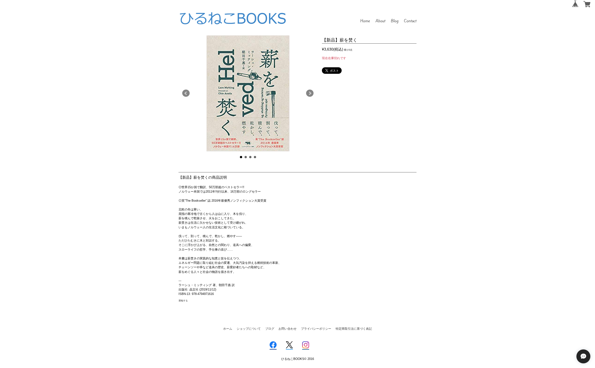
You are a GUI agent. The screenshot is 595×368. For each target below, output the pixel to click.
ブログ (269, 328)
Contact (410, 21)
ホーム (227, 328)
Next (310, 93)
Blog (394, 21)
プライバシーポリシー (316, 328)
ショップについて (249, 328)
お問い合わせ (287, 328)
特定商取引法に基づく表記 (354, 328)
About (380, 21)
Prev (186, 93)
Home (365, 21)
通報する (183, 300)
